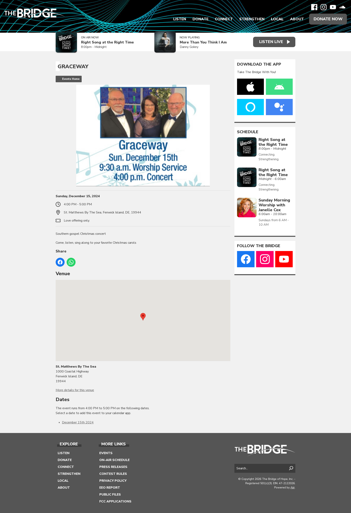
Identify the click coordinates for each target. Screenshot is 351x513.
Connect (224, 19)
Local (277, 19)
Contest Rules (113, 474)
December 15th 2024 (78, 422)
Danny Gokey (189, 47)
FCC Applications (115, 501)
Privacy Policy (113, 480)
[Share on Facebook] (60, 262)
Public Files (110, 494)
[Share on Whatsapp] (71, 262)
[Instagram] (324, 7)
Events (106, 453)
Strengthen (251, 19)
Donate (200, 19)
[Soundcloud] (342, 7)
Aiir (292, 487)
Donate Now (328, 19)
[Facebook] (314, 7)
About (297, 19)
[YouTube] (333, 7)
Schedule (247, 132)
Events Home (71, 79)
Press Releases (113, 467)
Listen (179, 19)
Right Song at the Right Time (107, 42)
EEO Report (109, 487)
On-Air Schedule (114, 460)
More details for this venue (75, 390)
